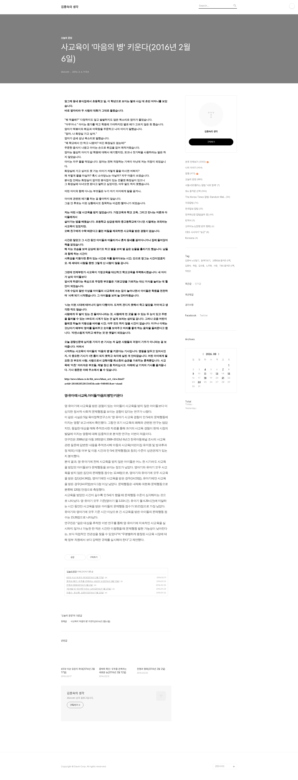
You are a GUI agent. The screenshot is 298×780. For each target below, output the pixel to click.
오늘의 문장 (72, 571)
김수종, (201, 265)
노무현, (209, 265)
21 (223, 378)
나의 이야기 (193, 167)
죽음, (195, 265)
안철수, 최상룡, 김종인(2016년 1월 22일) (85, 592)
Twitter (204, 315)
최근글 (188, 283)
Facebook (190, 315)
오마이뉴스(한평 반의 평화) (199, 226)
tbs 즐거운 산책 (196, 191)
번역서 (190, 220)
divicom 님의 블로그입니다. (80, 698)
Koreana (191, 238)
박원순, (188, 271)
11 (205, 373)
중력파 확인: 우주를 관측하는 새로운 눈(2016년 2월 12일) (93, 581)
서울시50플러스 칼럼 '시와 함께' (202, 185)
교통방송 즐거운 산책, (221, 260)
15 (229, 373)
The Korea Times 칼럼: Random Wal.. (207, 197)
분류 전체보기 (195, 161)
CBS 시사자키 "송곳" (197, 232)
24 (199, 382)
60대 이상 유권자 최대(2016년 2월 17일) (85, 577)
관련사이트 (220, 766)
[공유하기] (77, 557)
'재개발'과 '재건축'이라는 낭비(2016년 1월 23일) (88, 589)
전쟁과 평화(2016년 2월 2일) (79, 585)
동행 (190, 173)
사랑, (216, 265)
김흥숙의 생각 (69, 7)
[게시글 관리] (82, 557)
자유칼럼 (191, 202)
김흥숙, (188, 265)
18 (205, 378)
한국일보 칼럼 (194, 208)
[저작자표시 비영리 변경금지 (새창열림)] (105, 557)
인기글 (198, 283)
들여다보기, (206, 260)
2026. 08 (211, 354)
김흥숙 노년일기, (192, 260)
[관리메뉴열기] (292, 6)
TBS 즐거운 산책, (227, 265)
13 (217, 373)
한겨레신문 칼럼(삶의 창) (199, 214)
